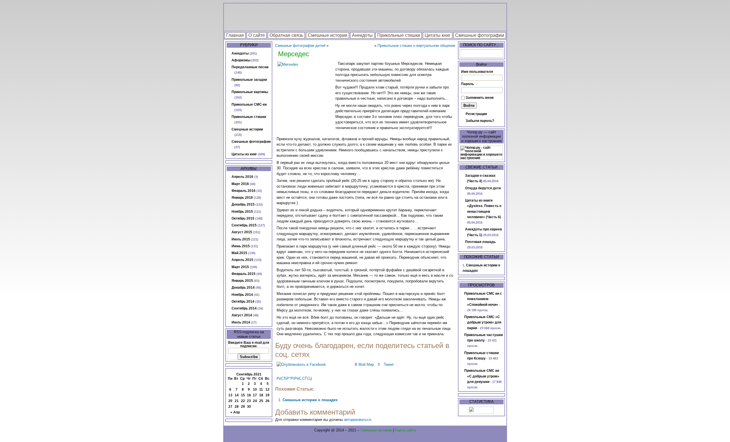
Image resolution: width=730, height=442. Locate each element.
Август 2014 (242, 315)
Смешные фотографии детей (300, 45)
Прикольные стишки (398, 35)
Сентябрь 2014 (244, 308)
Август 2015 (242, 232)
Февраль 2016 (244, 191)
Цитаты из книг (244, 154)
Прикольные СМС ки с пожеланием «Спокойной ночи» (483, 299)
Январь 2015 (242, 281)
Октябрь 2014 (243, 302)
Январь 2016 (242, 198)
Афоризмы (241, 60)
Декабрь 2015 (243, 204)
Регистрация (476, 114)
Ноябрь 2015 (242, 212)
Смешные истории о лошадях (310, 400)
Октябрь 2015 (243, 218)
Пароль (467, 84)
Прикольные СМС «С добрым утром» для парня (482, 322)
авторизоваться (357, 419)
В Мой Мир (364, 364)
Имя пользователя (477, 71)
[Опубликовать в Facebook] (301, 364)
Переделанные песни (250, 67)
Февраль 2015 (244, 274)
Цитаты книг (438, 35)
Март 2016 (240, 184)
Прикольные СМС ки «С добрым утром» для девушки (481, 376)
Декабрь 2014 (243, 288)
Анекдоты (362, 35)
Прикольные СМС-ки (249, 105)
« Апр (235, 412)
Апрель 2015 (242, 260)
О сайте (256, 35)
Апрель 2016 (242, 177)
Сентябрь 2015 (244, 225)
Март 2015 (240, 267)
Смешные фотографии (479, 35)
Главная (235, 35)
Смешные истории (327, 35)
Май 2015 (239, 253)
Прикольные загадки (249, 80)
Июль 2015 (241, 239)
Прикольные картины (250, 92)
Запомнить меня (480, 98)
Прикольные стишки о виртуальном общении (416, 45)
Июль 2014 (241, 322)
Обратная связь (286, 35)
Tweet (389, 364)
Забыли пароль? (480, 121)
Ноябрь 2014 (242, 295)
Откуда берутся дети (483, 188)
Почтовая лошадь (480, 242)
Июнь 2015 (241, 246)
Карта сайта (405, 430)
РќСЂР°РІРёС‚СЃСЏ (294, 378)
